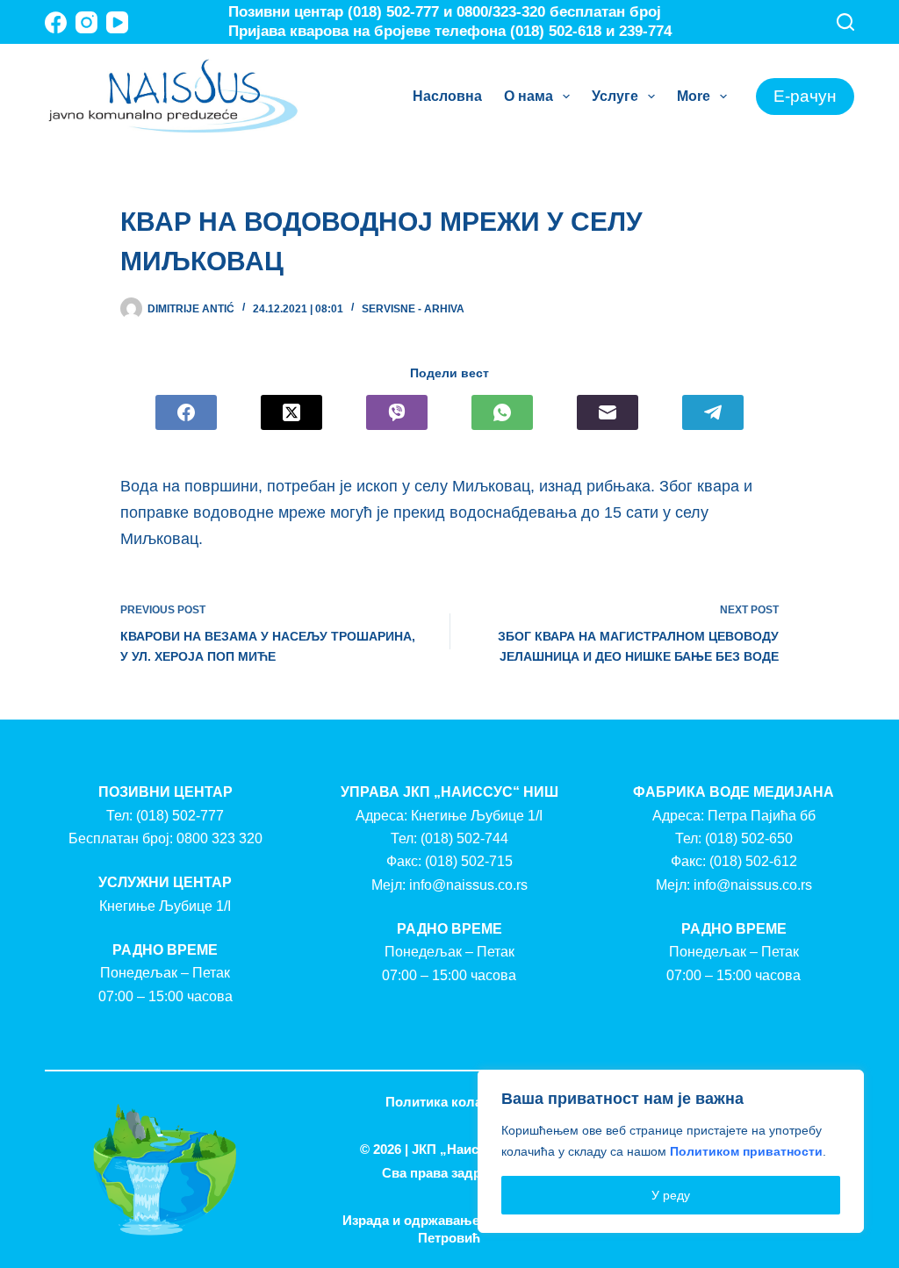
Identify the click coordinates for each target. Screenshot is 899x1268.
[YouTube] (117, 22)
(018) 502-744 (464, 838)
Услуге (615, 96)
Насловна (447, 96)
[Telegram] (713, 412)
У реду (670, 1195)
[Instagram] (86, 22)
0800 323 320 (219, 838)
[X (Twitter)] (291, 412)
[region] (671, 1151)
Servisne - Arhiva (413, 309)
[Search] (845, 22)
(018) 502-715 (469, 861)
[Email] (607, 412)
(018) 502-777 (180, 815)
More (693, 96)
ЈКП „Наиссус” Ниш (475, 1149)
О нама (528, 96)
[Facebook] (56, 22)
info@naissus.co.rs (468, 885)
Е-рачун (805, 96)
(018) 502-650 (749, 838)
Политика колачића (449, 1101)
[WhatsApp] (502, 412)
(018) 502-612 (753, 861)
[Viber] (397, 412)
